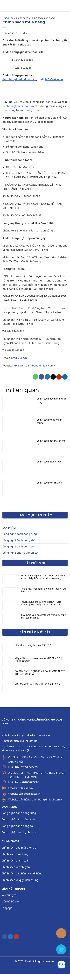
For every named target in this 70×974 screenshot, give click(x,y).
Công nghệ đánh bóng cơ (18, 546)
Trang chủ (8, 17)
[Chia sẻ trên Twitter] (47, 377)
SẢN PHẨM (9, 527)
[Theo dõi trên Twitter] (10, 937)
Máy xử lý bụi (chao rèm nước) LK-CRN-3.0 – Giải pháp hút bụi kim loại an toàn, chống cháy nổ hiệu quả (44, 577)
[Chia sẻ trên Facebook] (41, 377)
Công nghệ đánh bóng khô (18, 540)
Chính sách (22, 17)
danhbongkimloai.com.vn (19, 79)
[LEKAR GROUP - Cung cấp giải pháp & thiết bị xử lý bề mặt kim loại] (37, 6)
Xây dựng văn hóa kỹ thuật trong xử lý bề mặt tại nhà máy (43, 616)
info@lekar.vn (18, 358)
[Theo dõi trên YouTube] (16, 937)
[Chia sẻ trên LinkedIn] (65, 377)
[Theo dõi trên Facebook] (4, 937)
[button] (4, 6)
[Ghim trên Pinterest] (59, 377)
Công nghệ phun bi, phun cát (20, 552)
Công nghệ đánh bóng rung (19, 534)
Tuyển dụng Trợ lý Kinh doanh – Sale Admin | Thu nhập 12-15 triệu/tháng (41, 603)
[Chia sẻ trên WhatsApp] (35, 377)
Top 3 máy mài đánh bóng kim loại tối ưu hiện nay (43, 590)
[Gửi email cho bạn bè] (53, 377)
